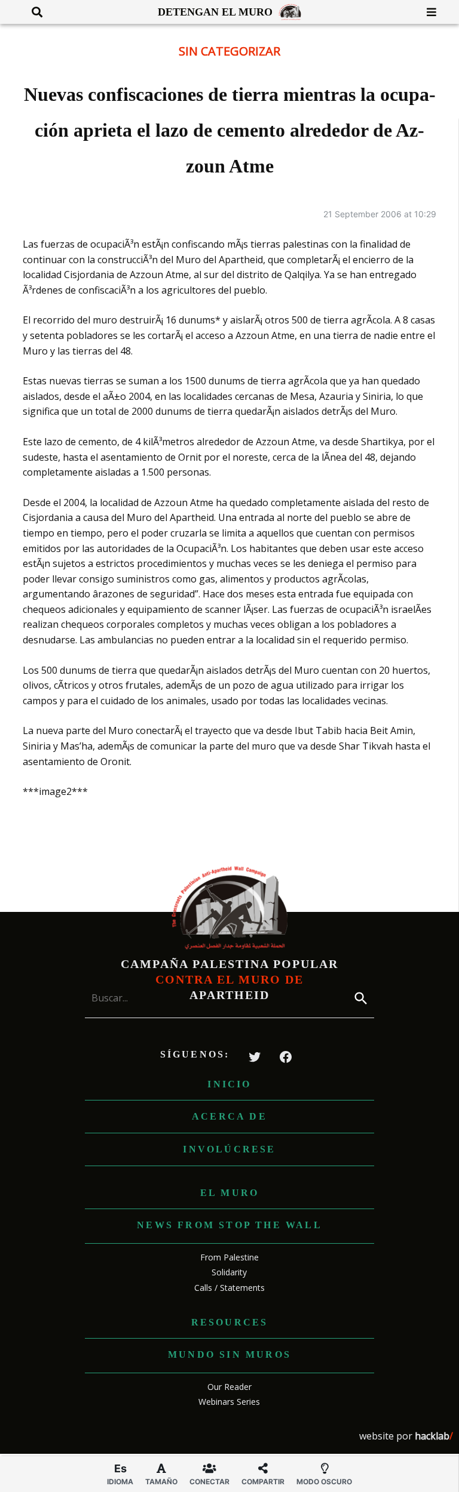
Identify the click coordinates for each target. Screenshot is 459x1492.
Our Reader (229, 1386)
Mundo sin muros (229, 1354)
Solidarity (229, 1272)
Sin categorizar (229, 51)
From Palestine (229, 1257)
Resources (229, 1322)
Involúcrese (229, 1149)
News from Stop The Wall (229, 1225)
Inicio (229, 1084)
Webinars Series (229, 1401)
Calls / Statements (229, 1287)
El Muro (229, 1193)
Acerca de (229, 1116)
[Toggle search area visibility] (32, 12)
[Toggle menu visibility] (427, 12)
